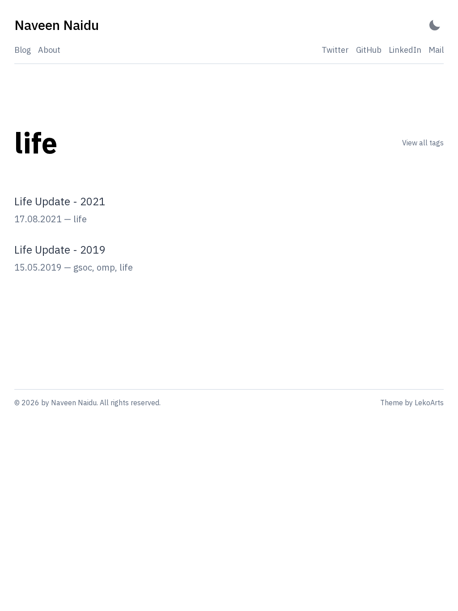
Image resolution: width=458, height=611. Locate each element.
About (49, 50)
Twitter (335, 50)
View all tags (423, 142)
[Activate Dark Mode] (435, 25)
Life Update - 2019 (59, 249)
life (80, 219)
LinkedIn (405, 50)
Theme (391, 402)
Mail (436, 50)
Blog (22, 50)
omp (106, 267)
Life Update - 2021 (59, 201)
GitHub (369, 50)
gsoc (82, 267)
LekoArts (429, 402)
